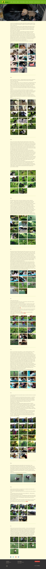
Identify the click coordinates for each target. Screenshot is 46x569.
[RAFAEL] (5, 2)
